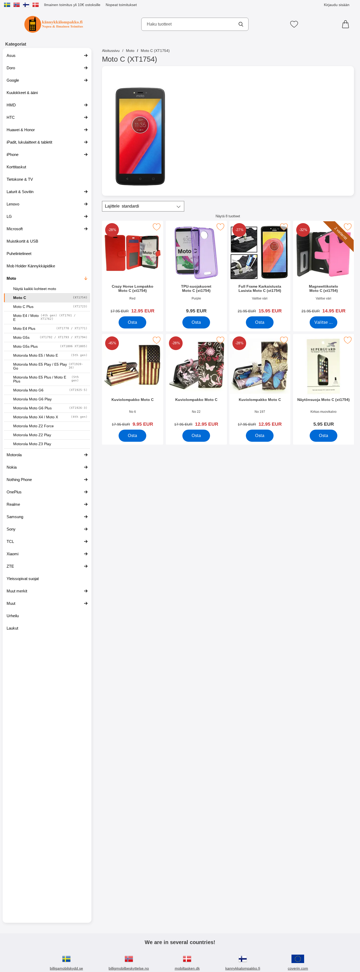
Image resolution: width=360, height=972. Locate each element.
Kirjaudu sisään (336, 5)
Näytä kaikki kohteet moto (34, 289)
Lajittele (122, 206)
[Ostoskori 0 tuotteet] (347, 24)
